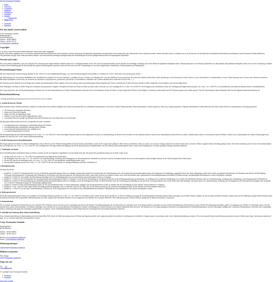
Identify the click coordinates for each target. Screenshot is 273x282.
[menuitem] (138, 5)
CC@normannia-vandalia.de (14, 239)
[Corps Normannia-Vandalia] (10, 1)
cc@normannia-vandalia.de (9, 43)
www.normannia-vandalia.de (15, 237)
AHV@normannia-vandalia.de (10, 258)
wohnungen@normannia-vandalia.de (12, 247)
